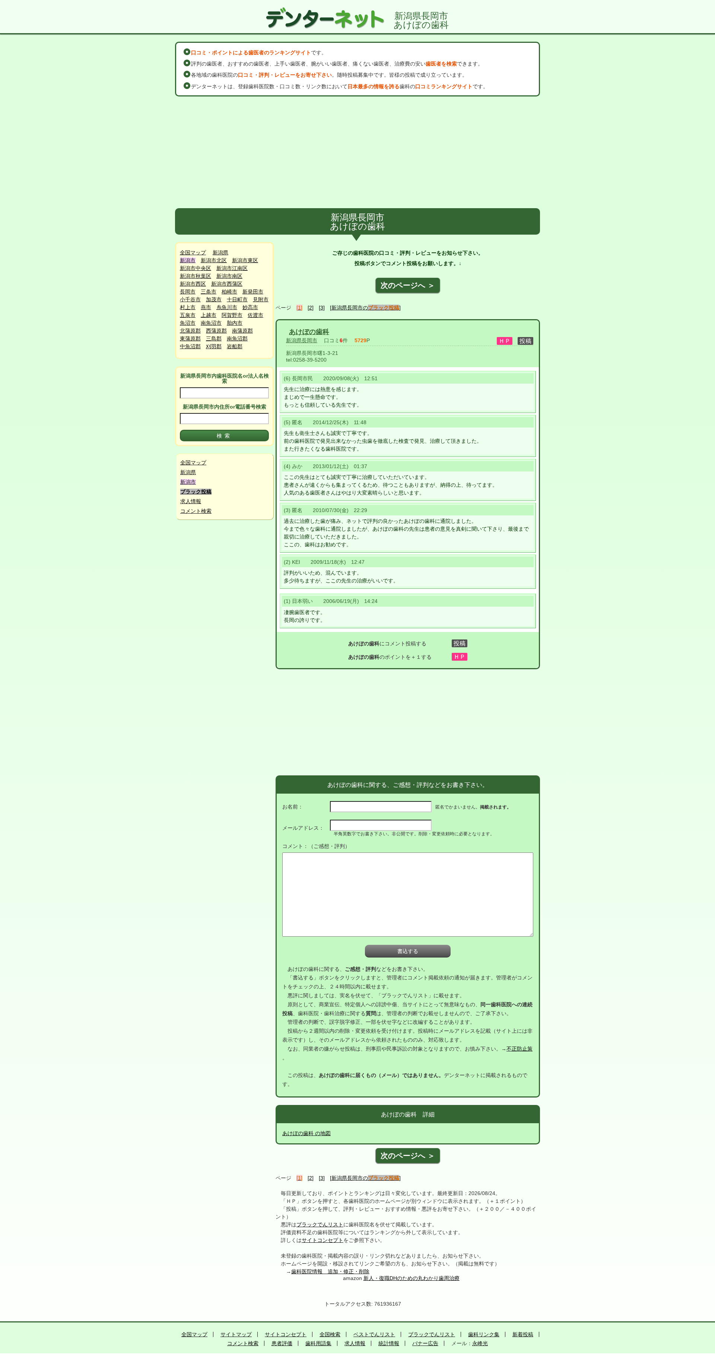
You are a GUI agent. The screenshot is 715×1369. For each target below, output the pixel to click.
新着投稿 (522, 1334)
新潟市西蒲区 (226, 284)
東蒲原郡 (190, 339)
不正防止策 (519, 1049)
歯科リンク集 (483, 1334)
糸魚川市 (226, 307)
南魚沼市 (211, 323)
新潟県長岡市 (301, 340)
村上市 (188, 307)
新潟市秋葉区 (195, 276)
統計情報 (388, 1343)
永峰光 (480, 1343)
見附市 (260, 299)
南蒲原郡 (242, 331)
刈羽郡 (214, 346)
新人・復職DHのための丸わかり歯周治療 (411, 1278)
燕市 (206, 307)
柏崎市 (229, 292)
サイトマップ (236, 1334)
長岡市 (188, 292)
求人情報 (190, 501)
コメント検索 (196, 511)
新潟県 (220, 252)
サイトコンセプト (322, 1240)
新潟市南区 (229, 276)
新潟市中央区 (195, 268)
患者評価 (281, 1343)
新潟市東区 (245, 260)
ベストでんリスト (374, 1334)
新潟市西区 (193, 284)
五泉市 (188, 315)
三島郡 (214, 339)
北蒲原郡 (190, 331)
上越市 (208, 315)
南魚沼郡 (237, 339)
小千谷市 (190, 299)
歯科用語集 (318, 1343)
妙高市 (250, 307)
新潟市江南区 (232, 268)
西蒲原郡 (216, 331)
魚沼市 (188, 323)
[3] (322, 308)
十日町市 (237, 299)
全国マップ (193, 252)
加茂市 (214, 299)
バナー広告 (425, 1343)
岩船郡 (234, 346)
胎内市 (234, 323)
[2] (311, 308)
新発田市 (252, 292)
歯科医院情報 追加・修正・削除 (330, 1271)
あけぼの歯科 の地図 (306, 1133)
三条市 (208, 292)
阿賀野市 (232, 315)
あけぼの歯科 (309, 332)
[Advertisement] (357, 152)
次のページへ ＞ (408, 285)
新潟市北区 (214, 260)
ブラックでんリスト (319, 1224)
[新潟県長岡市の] (365, 308)
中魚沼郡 (190, 346)
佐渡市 (255, 315)
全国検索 (330, 1334)
